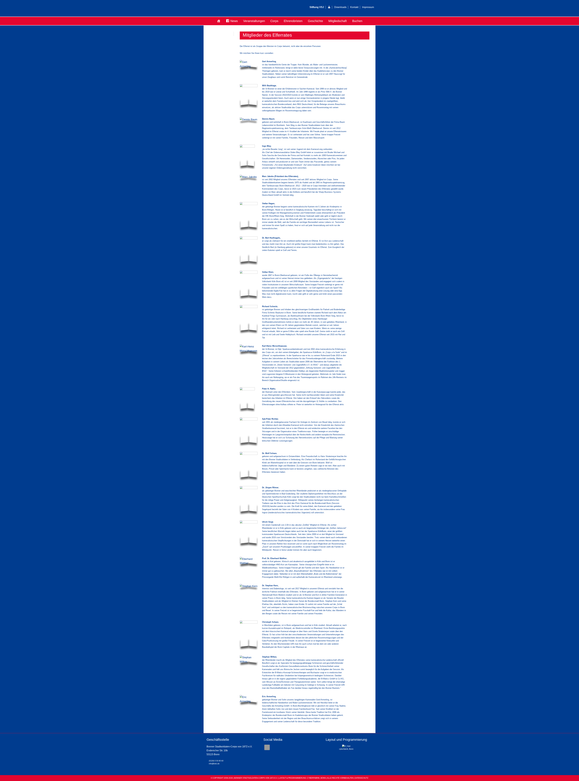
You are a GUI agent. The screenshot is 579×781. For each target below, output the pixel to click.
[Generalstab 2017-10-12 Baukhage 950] (249, 95)
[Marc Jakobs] (248, 177)
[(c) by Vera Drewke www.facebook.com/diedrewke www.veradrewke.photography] (249, 215)
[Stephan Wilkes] (249, 659)
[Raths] (247, 398)
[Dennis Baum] (248, 119)
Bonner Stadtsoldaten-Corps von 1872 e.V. (240, 8)
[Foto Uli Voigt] (249, 532)
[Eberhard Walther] (249, 561)
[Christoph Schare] (249, 634)
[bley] (247, 156)
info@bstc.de (214, 764)
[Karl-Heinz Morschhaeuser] (249, 349)
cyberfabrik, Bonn (346, 749)
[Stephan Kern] (248, 586)
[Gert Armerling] (249, 64)
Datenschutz (361, 778)
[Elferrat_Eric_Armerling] (249, 699)
